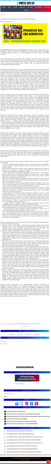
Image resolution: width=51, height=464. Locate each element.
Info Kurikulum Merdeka (19, 383)
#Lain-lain (24, 326)
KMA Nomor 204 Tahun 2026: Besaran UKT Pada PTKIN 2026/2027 (22, 423)
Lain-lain (2, 14)
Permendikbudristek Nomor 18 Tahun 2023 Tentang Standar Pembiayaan (22, 448)
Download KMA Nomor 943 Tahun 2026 (16, 411)
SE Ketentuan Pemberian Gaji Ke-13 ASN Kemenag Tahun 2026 (21, 421)
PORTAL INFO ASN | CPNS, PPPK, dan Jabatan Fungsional (25, 458)
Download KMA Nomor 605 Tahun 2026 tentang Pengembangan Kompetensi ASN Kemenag (28, 416)
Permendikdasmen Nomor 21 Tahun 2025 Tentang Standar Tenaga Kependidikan (24, 439)
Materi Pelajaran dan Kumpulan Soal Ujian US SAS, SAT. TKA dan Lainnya (25, 337)
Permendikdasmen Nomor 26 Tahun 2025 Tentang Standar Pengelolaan (22, 445)
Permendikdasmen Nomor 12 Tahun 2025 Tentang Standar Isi (20, 430)
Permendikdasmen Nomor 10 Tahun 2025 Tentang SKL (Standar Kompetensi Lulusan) (25, 436)
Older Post (24, 367)
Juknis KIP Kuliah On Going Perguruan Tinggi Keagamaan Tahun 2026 (23, 414)
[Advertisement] (24, 309)
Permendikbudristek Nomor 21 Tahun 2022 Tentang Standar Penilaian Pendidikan (24, 451)
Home (31, 367)
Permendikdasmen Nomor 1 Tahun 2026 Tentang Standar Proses (20, 433)
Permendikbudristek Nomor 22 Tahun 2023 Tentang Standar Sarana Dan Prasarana (24, 442)
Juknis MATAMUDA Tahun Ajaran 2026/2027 (17, 418)
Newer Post (19, 367)
